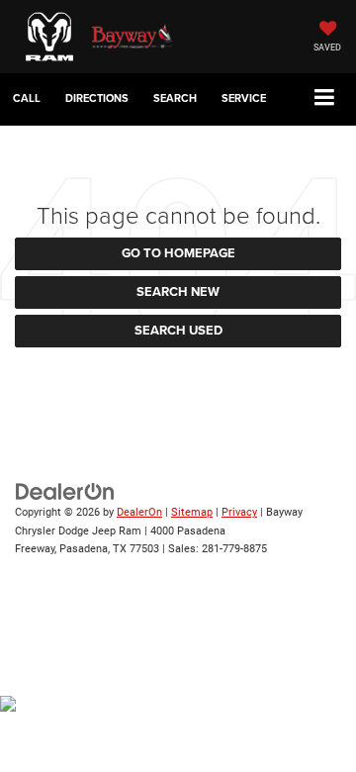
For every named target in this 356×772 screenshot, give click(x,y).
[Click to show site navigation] (325, 98)
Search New (178, 291)
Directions (97, 98)
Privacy (239, 512)
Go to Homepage (178, 252)
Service (244, 98)
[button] (26, 98)
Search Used (178, 330)
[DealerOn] (65, 491)
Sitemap (192, 512)
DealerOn (139, 512)
